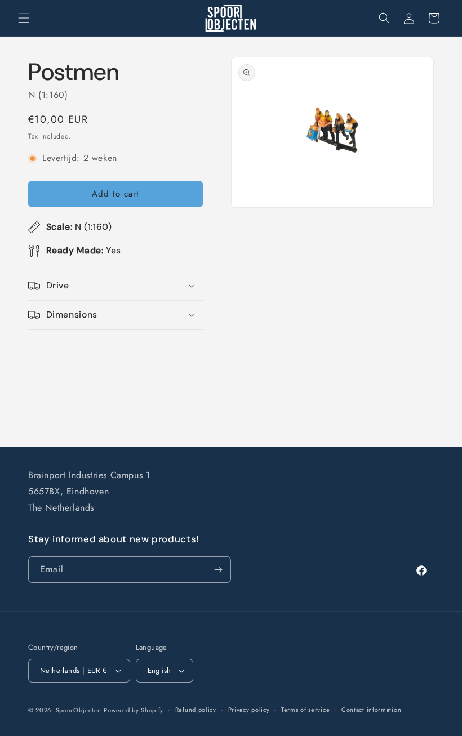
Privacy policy (249, 709)
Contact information (371, 709)
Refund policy (195, 709)
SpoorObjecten (78, 710)
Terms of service (305, 709)
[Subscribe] (218, 569)
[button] (23, 18)
